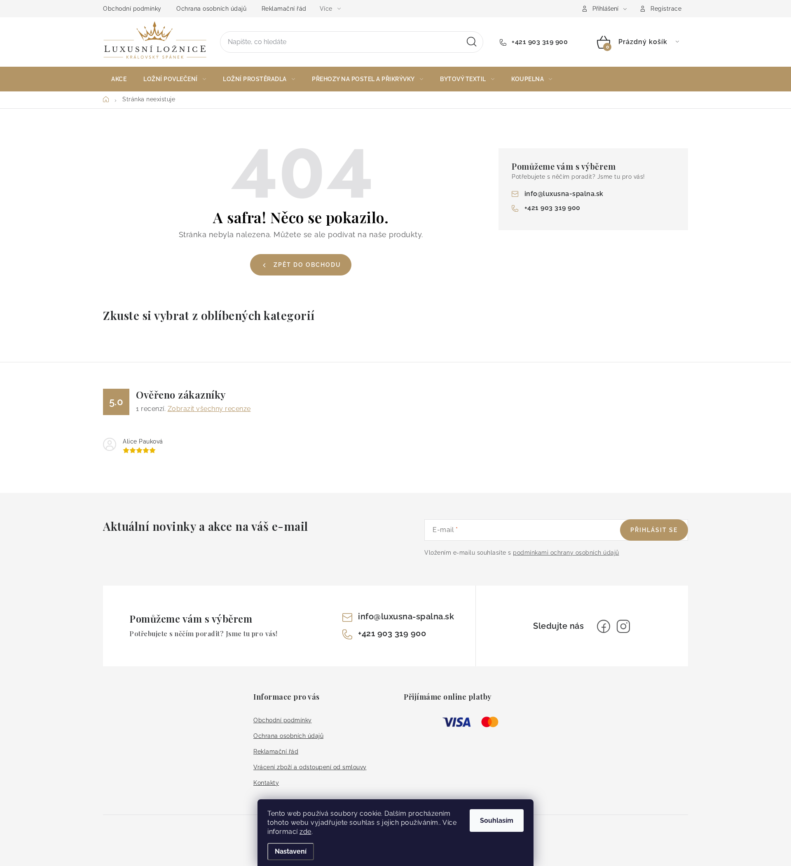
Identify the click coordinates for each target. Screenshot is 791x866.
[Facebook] (603, 626)
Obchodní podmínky (132, 8)
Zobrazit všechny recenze (209, 409)
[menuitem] (119, 79)
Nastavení (291, 851)
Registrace (666, 8)
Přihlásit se (654, 530)
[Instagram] (623, 626)
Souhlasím (496, 820)
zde (305, 832)
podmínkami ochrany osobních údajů (566, 552)
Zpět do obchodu (307, 264)
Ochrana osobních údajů (211, 8)
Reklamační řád (284, 8)
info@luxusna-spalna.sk (564, 194)
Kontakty (266, 783)
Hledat (471, 42)
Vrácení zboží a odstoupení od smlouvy (310, 767)
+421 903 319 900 (539, 42)
